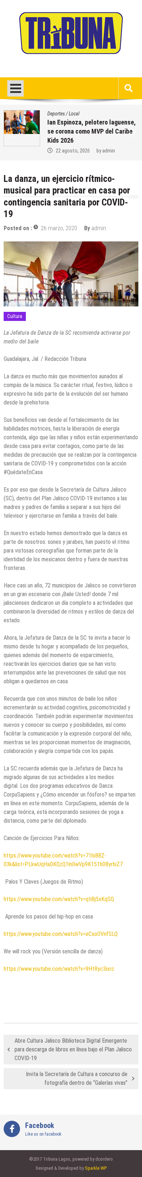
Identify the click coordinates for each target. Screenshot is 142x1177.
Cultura (14, 316)
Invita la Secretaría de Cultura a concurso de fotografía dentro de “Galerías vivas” (76, 1078)
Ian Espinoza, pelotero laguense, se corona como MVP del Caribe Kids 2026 (91, 131)
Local (74, 114)
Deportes (56, 114)
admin (108, 150)
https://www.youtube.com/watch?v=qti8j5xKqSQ (59, 899)
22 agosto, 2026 (73, 150)
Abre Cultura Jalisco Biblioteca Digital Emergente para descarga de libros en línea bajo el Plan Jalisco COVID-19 (73, 1049)
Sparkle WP (96, 1168)
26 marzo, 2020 (59, 228)
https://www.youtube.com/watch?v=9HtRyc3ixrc (59, 968)
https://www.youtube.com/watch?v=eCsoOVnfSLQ (61, 933)
